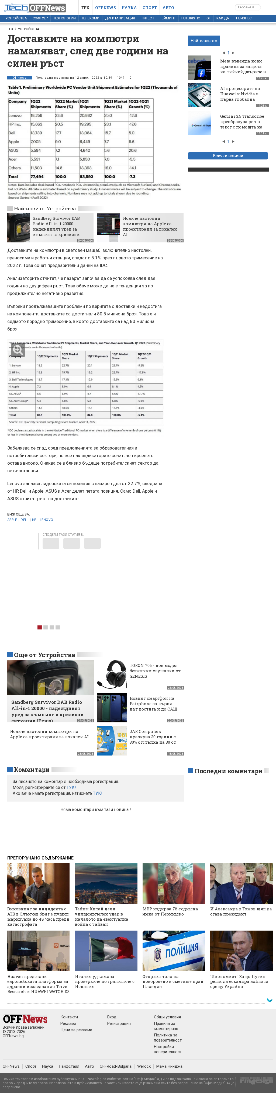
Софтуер (40, 18)
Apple (12, 520)
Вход (111, 1017)
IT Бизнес (243, 18)
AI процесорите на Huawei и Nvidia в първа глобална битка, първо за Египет (240, 99)
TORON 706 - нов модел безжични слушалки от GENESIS (155, 671)
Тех (85, 7)
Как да (222, 18)
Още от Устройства (44, 655)
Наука (129, 7)
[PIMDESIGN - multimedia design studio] (254, 1082)
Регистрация (119, 1023)
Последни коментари (229, 771)
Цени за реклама (76, 1030)
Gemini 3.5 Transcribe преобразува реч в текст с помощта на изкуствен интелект (242, 124)
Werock (144, 1066)
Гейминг (168, 18)
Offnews (105, 7)
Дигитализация (120, 18)
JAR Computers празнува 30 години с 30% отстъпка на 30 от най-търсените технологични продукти (153, 745)
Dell (24, 520)
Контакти (69, 1017)
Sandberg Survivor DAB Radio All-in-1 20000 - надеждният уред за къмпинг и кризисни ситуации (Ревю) (56, 228)
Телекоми (90, 18)
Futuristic (190, 18)
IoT (208, 18)
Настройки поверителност (168, 1049)
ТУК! (97, 793)
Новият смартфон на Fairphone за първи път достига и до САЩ (153, 703)
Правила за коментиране (166, 1026)
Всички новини (228, 155)
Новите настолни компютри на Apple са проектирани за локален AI (150, 226)
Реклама (68, 1023)
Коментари (32, 769)
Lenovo (46, 520)
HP (34, 520)
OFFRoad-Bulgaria (116, 1066)
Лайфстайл (69, 1066)
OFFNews (11, 1066)
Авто (168, 7)
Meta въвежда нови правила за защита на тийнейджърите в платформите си (243, 69)
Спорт (150, 7)
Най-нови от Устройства (45, 208)
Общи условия (167, 1017)
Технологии (64, 18)
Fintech (147, 18)
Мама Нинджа (169, 1066)
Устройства (16, 18)
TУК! (71, 787)
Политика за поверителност (168, 1038)
